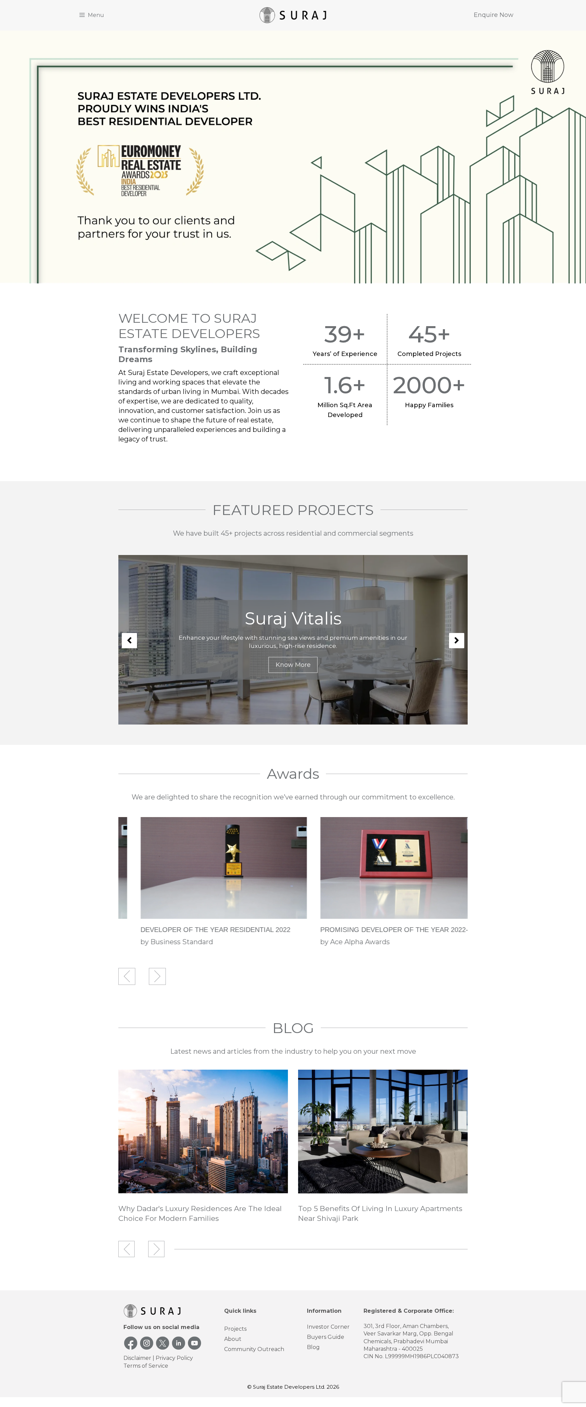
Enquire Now (493, 15)
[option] (293, 640)
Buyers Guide (325, 1337)
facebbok (130, 1343)
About (232, 1339)
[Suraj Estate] (293, 15)
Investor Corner (328, 1327)
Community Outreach (254, 1349)
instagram (146, 1343)
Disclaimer (137, 1358)
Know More (293, 664)
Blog (313, 1347)
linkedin (178, 1343)
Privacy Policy (174, 1358)
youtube (194, 1343)
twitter (162, 1343)
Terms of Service (145, 1366)
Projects (235, 1329)
